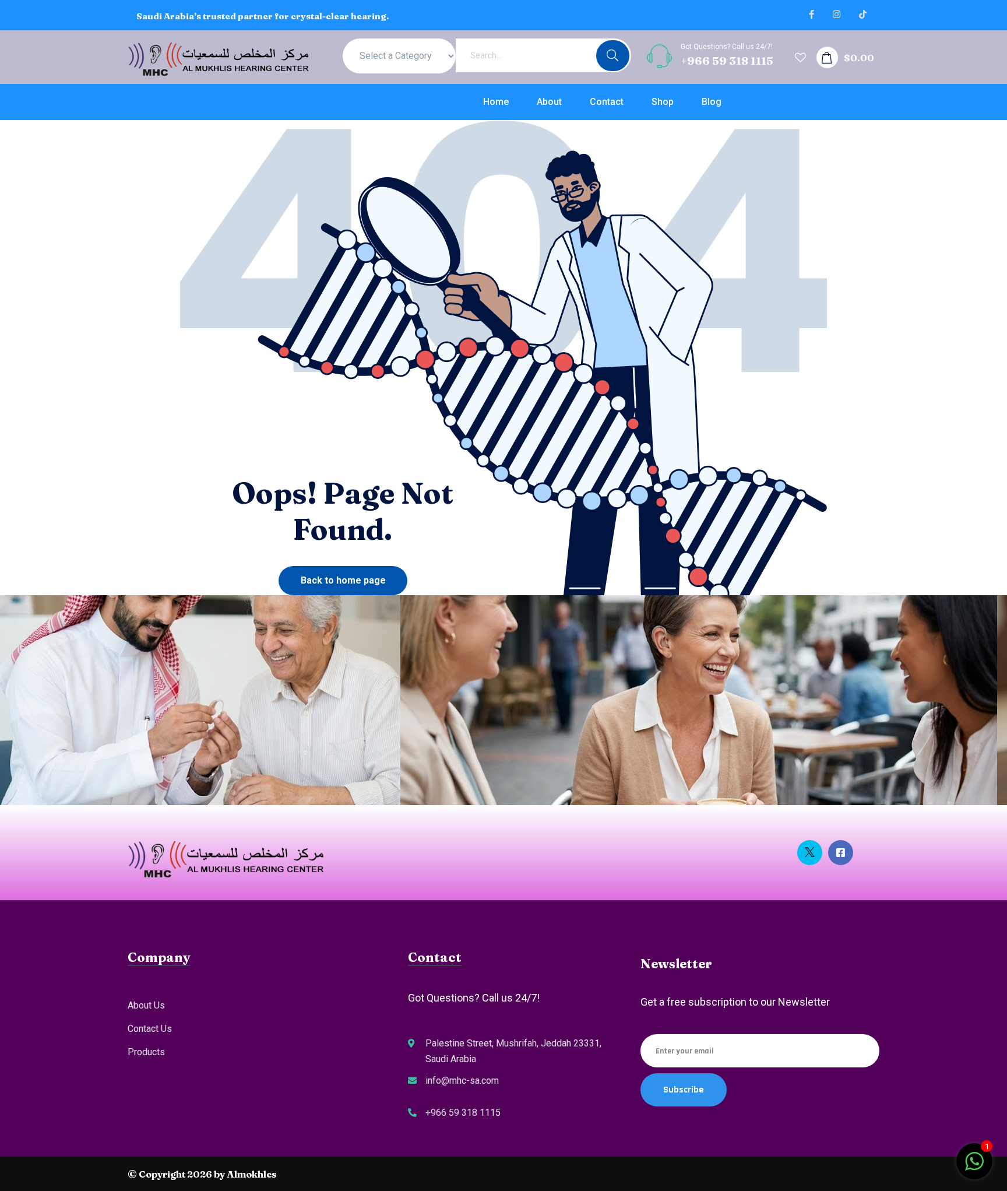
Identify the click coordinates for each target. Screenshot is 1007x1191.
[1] (974, 1167)
